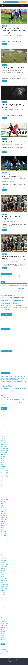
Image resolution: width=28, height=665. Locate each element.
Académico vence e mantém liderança (11, 217)
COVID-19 (20, 289)
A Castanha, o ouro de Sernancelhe (8, 397)
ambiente (12, 285)
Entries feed (3, 649)
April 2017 (3, 617)
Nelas (9, 305)
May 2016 (3, 635)
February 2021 (4, 533)
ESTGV (20, 295)
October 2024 (4, 452)
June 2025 (3, 436)
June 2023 (3, 480)
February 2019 (4, 580)
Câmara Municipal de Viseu (8, 291)
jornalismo (12, 300)
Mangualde (18, 300)
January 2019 (3, 582)
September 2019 (4, 568)
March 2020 (3, 556)
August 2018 (3, 592)
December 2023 (4, 470)
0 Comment (20, 35)
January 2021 (3, 535)
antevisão (3, 261)
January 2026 (3, 424)
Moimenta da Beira (5, 303)
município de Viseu (16, 303)
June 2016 (3, 633)
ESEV (17, 295)
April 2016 (3, 637)
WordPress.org (4, 653)
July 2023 (3, 478)
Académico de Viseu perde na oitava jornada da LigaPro (13, 31)
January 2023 (3, 491)
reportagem (7, 307)
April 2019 (3, 576)
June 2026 (3, 413)
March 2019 (3, 578)
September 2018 (4, 590)
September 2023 (4, 476)
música (3, 305)
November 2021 (4, 517)
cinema (3, 289)
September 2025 (4, 432)
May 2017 (3, 615)
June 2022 (3, 503)
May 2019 (3, 574)
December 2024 (4, 448)
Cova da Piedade (13, 72)
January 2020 (3, 560)
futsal (7, 298)
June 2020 (3, 550)
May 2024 (3, 460)
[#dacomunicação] (2, 5)
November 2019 (4, 564)
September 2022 (4, 499)
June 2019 (3, 572)
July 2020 (3, 548)
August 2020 (3, 546)
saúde (12, 307)
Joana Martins (13, 35)
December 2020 (4, 537)
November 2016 (4, 623)
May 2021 (3, 527)
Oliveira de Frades (16, 305)
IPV (8, 300)
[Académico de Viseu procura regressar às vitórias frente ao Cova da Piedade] (14, 86)
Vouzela (12, 310)
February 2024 (4, 466)
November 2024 (4, 450)
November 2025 (4, 428)
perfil (23, 305)
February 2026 (4, 422)
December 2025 (4, 426)
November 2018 (4, 586)
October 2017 (4, 613)
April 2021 (3, 529)
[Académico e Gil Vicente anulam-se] (14, 123)
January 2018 (3, 607)
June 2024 (3, 458)
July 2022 (3, 501)
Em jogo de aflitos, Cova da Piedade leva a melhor (14, 68)
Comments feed (4, 651)
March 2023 (3, 487)
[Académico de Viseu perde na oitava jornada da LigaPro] (14, 10)
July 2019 (3, 570)
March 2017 (3, 619)
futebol (18, 72)
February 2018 (4, 605)
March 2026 (3, 419)
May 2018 (3, 598)
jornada (22, 179)
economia (3, 293)
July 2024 (3, 456)
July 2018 (3, 594)
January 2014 (3, 639)
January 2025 (3, 446)
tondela (13, 181)
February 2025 (4, 444)
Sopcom (15, 307)
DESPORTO (4, 25)
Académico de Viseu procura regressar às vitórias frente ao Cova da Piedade (14, 106)
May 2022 (3, 505)
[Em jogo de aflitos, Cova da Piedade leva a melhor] (14, 49)
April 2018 (3, 600)
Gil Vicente (15, 144)
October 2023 (4, 474)
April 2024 (3, 462)
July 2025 (3, 434)
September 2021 (4, 521)
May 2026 (3, 415)
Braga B (11, 221)
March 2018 (3, 602)
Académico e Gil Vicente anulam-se (13, 141)
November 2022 (4, 495)
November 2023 (4, 472)
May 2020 (3, 552)
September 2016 (4, 627)
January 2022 (3, 513)
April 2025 (3, 440)
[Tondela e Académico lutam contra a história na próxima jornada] (14, 157)
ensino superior (17, 293)
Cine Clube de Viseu (20, 286)
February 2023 (4, 489)
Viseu (7, 309)
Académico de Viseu (5, 37)
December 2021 (4, 515)
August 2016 (3, 629)
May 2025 (3, 438)
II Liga (7, 261)
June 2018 (3, 596)
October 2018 (4, 588)
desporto (22, 291)
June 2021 (3, 525)
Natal (7, 305)
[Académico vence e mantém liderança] (14, 195)
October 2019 (4, 566)
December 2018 (4, 584)
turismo (19, 307)
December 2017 (4, 609)
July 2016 (3, 631)
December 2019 (4, 562)
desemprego (18, 291)
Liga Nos (10, 181)
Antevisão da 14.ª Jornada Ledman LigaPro (13, 257)
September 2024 (4, 454)
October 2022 (4, 497)
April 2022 (3, 507)
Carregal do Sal (20, 285)
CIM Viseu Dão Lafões (12, 287)
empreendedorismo (9, 293)
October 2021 (4, 519)
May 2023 (3, 483)
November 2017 (4, 611)
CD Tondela (5, 286)
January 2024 (3, 468)
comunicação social (8, 289)
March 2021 (3, 531)
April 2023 (3, 485)
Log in (2, 647)
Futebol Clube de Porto (14, 37)
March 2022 (3, 509)
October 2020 (4, 541)
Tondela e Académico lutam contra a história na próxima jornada (13, 175)
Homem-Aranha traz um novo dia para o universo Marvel (13, 376)
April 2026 (3, 417)
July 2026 (3, 411)
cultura (25, 289)
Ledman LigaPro (22, 37)
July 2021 (3, 523)
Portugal (2, 307)
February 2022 (4, 511)
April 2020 (3, 554)
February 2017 (4, 621)
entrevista (24, 293)
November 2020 (4, 539)
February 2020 (4, 558)
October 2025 (4, 430)
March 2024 (3, 464)
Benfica (11, 179)
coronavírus (14, 289)
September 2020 (4, 544)
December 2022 (4, 493)
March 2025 (3, 442)
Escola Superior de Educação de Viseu (8, 295)
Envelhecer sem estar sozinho (7, 391)
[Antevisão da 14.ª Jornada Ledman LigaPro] (14, 235)
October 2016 (4, 625)
